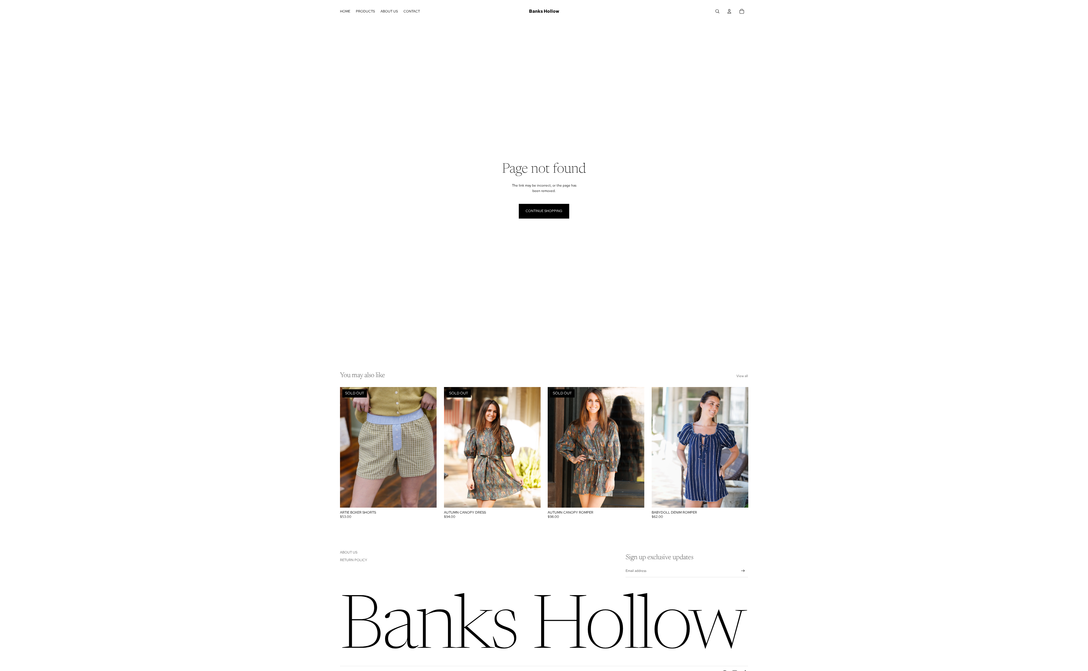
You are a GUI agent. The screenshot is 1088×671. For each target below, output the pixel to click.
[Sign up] (743, 571)
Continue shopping (544, 211)
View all (742, 376)
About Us (348, 552)
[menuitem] (345, 11)
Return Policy (353, 560)
